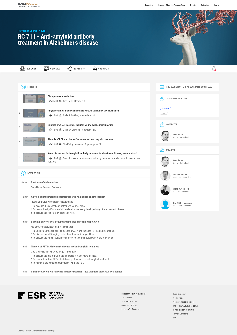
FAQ (174, 318)
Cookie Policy (178, 298)
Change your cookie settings (183, 302)
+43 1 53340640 (133, 309)
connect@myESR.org (129, 305)
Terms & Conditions (180, 314)
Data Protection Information (183, 310)
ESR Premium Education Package (185, 306)
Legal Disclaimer (179, 294)
